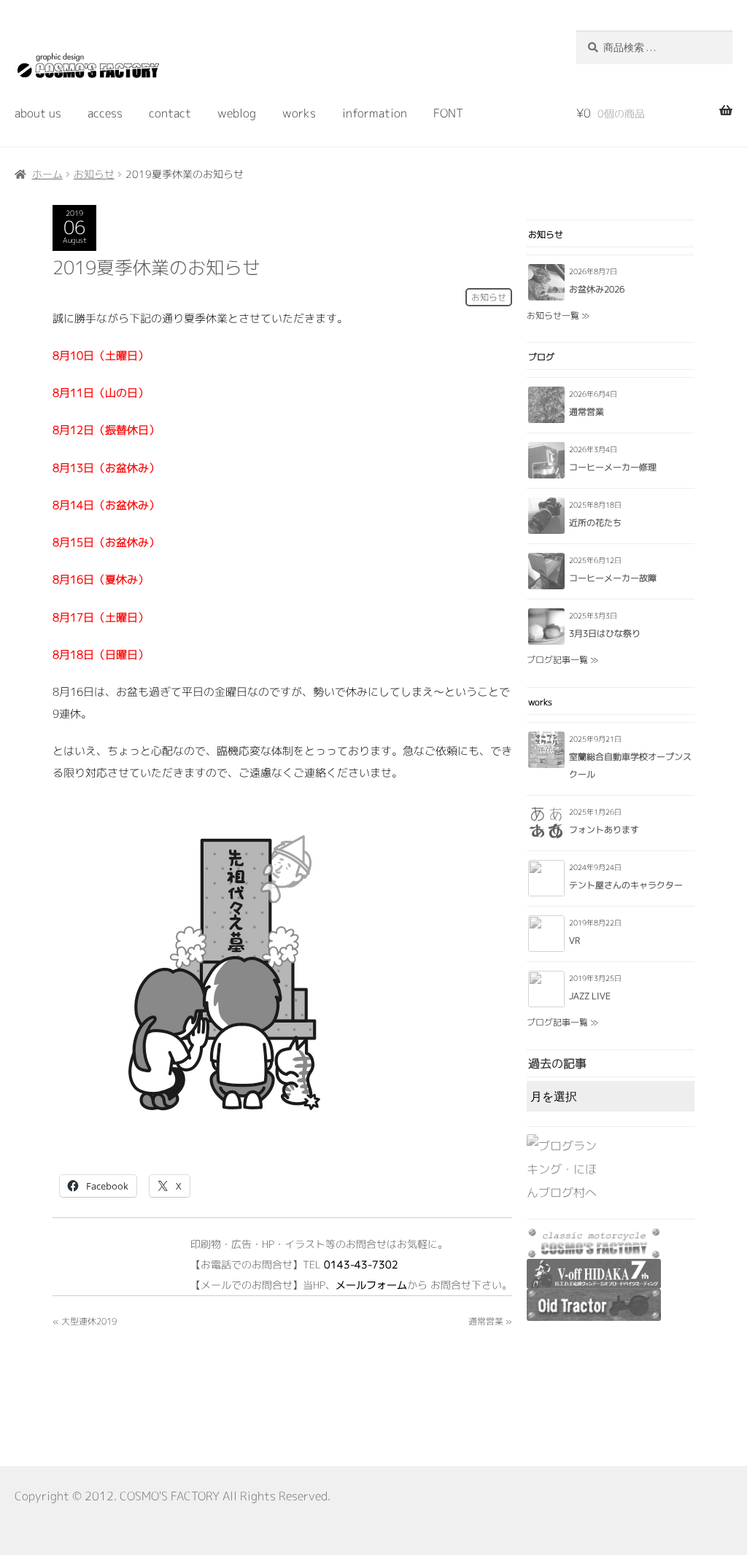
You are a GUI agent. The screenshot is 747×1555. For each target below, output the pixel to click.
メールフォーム (371, 1285)
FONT (448, 113)
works (299, 113)
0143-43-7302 (361, 1264)
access (105, 113)
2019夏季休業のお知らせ (156, 267)
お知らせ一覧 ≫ (558, 315)
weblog (236, 113)
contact (170, 113)
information (374, 113)
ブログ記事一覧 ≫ (562, 660)
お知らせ (94, 174)
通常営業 (485, 1321)
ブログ (541, 357)
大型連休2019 (89, 1321)
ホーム (47, 174)
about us (38, 113)
